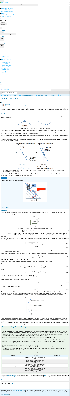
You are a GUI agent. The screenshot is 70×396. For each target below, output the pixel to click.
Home (6, 95)
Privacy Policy (28, 392)
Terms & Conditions (35, 392)
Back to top (3, 379)
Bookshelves (14, 95)
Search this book (3, 20)
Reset (2, 32)
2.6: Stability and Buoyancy (11, 375)
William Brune (7, 104)
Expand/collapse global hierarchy (2, 95)
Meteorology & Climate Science (27, 95)
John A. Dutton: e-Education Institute (23, 105)
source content (25, 376)
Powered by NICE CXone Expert (18, 390)
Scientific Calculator (6, 63)
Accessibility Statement (44, 392)
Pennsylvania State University (10, 105)
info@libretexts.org (5, 394)
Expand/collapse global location (68, 95)
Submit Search (4, 24)
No (19, 383)
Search (3, 93)
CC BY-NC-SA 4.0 (47, 375)
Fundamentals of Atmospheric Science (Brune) (46, 95)
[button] (4, 72)
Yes (14, 383)
